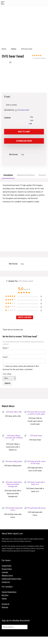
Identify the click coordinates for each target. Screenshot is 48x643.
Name (6, 348)
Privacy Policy (7, 569)
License (7, 118)
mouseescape (23, 110)
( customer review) (39, 58)
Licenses (5, 572)
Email (5, 357)
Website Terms (7, 575)
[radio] (32, 117)
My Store (5, 595)
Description (8, 175)
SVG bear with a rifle (13, 416)
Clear (30, 123)
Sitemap (5, 607)
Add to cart (24, 131)
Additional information (26, 175)
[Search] (44, 3)
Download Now (24, 141)
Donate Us (5, 604)
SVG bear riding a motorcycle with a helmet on (13, 447)
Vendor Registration (9, 592)
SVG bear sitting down (12, 466)
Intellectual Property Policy (11, 579)
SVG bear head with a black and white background (13, 493)
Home (4, 49)
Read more (13, 424)
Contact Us (6, 582)
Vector (13, 49)
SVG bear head (35, 440)
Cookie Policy (6, 566)
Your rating (7, 374)
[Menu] (3, 3)
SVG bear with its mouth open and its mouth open (35, 421)
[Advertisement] (21, 24)
